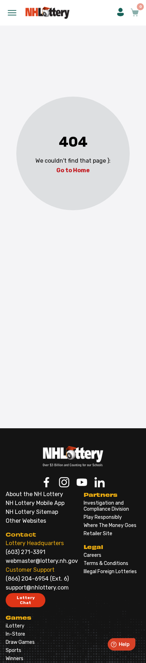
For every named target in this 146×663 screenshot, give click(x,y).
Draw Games (20, 642)
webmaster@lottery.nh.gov (42, 561)
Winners (14, 659)
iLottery (15, 626)
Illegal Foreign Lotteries (110, 572)
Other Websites (26, 520)
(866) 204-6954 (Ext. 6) (37, 578)
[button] (120, 12)
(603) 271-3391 (25, 552)
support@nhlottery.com (37, 587)
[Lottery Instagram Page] (64, 483)
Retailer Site (98, 534)
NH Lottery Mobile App (35, 503)
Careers (92, 555)
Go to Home (73, 170)
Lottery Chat (26, 600)
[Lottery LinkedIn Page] (99, 483)
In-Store (15, 634)
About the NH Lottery (34, 494)
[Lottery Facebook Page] (46, 483)
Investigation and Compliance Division (106, 506)
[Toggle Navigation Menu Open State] (12, 12)
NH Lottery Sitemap (32, 512)
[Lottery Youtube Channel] (82, 483)
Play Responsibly (103, 517)
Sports (13, 650)
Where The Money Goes (110, 525)
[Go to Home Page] (73, 456)
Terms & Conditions (106, 563)
